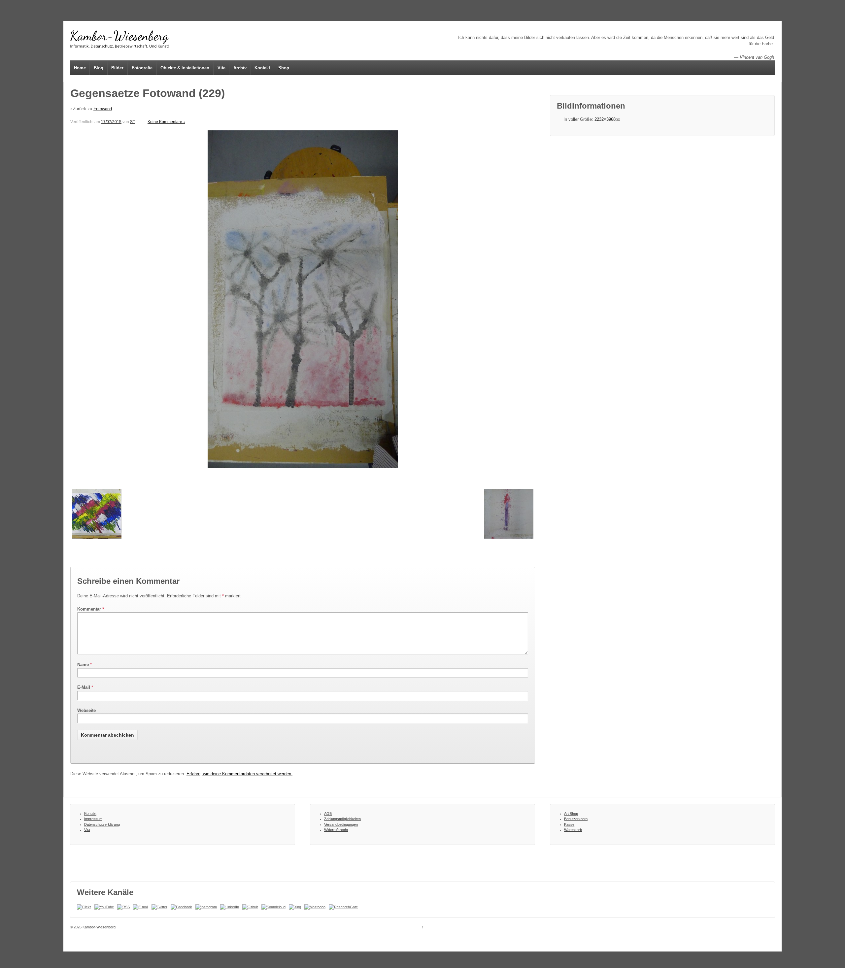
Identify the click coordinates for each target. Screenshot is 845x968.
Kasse (569, 824)
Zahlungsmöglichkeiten (342, 819)
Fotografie (142, 67)
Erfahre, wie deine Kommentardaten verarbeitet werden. (239, 773)
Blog (98, 67)
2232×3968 (605, 119)
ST (132, 121)
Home (80, 67)
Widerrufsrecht (336, 830)
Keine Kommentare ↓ (166, 121)
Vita (221, 67)
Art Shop (571, 814)
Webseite (86, 710)
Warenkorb (573, 830)
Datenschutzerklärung (102, 824)
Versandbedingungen (341, 824)
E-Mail (83, 687)
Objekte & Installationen (184, 67)
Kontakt (262, 67)
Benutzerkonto (576, 819)
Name (83, 664)
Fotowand (102, 108)
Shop (283, 67)
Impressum (93, 819)
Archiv (240, 67)
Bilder (117, 67)
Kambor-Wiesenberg (99, 927)
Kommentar (90, 609)
